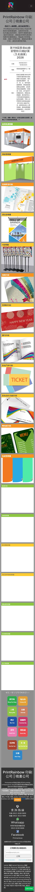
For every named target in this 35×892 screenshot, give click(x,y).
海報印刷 (5, 275)
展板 (17, 875)
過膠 (16, 883)
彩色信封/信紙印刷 (9, 396)
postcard (12, 877)
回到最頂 (17, 799)
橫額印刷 (6, 873)
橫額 (11, 873)
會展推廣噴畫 (7, 124)
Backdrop (7, 867)
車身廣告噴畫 (6, 634)
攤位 (21, 873)
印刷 (20, 869)
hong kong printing (22, 879)
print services (19, 877)
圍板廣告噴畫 (6, 604)
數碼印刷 (5, 486)
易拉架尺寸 (15, 869)
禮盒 (23, 885)
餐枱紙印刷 (6, 426)
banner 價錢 (7, 865)
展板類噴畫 (6, 154)
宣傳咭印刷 (6, 305)
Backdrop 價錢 (22, 865)
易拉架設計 (7, 869)
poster (22, 875)
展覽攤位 (16, 873)
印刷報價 (9, 871)
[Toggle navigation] (31, 6)
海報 (26, 875)
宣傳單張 (27, 871)
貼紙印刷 (25, 869)
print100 (24, 883)
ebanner (19, 881)
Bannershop (27, 881)
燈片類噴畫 (5, 663)
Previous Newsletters (10, 860)
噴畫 (13, 871)
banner (14, 865)
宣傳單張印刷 (7, 184)
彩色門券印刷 (7, 365)
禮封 (10, 881)
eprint (14, 881)
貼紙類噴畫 (6, 456)
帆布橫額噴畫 (6, 545)
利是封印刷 (18, 885)
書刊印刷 (5, 335)
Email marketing (22, 860)
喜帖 (19, 883)
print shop (7, 883)
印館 (7, 885)
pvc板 (14, 875)
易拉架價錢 (21, 867)
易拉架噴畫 (6, 215)
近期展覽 (22, 799)
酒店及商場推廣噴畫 (8, 574)
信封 (12, 883)
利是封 (12, 885)
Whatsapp (17, 822)
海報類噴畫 (5, 515)
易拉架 (28, 867)
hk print (13, 879)
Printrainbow (18, 838)
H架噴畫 (5, 245)
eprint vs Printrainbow (17, 889)
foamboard (7, 875)
